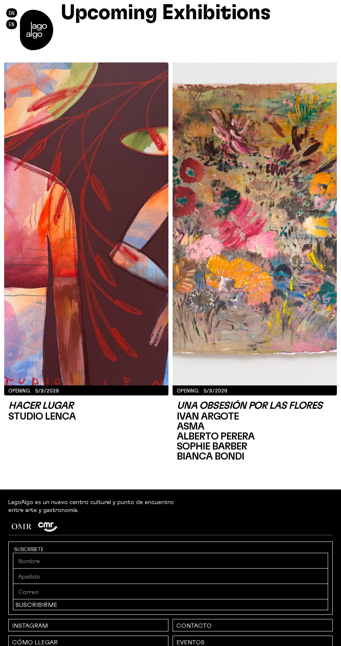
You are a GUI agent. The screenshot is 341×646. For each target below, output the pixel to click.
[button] (36, 30)
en (12, 13)
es (12, 24)
